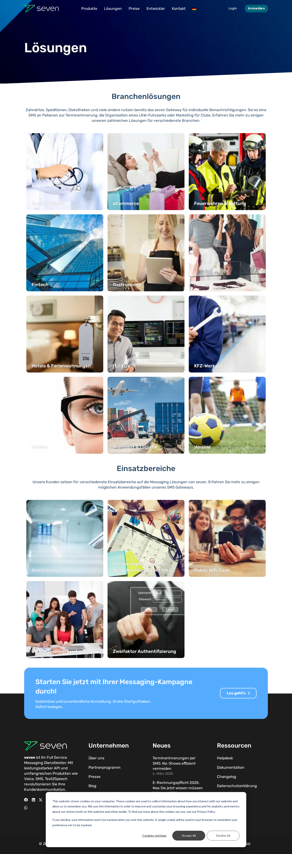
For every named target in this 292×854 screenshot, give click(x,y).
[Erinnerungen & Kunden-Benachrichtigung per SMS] (146, 538)
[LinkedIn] (33, 800)
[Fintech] (64, 252)
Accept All (189, 835)
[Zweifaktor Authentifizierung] (146, 619)
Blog (92, 786)
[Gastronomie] (146, 252)
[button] (100, 8)
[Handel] (227, 252)
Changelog (226, 776)
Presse (94, 776)
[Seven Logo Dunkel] (41, 8)
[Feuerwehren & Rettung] (227, 171)
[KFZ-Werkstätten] (227, 334)
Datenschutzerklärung (237, 786)
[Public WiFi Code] (227, 538)
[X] (41, 800)
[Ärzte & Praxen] (64, 171)
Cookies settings (154, 835)
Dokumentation (230, 767)
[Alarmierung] (64, 538)
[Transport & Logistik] (146, 415)
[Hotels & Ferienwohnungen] (64, 334)
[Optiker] (64, 415)
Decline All (223, 835)
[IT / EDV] (146, 334)
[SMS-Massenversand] (64, 619)
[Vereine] (227, 415)
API (57, 768)
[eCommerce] (146, 171)
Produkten (62, 773)
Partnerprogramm (104, 767)
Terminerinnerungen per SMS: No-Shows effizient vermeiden (174, 763)
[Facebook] (26, 800)
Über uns (96, 758)
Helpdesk (225, 758)
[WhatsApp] (25, 808)
